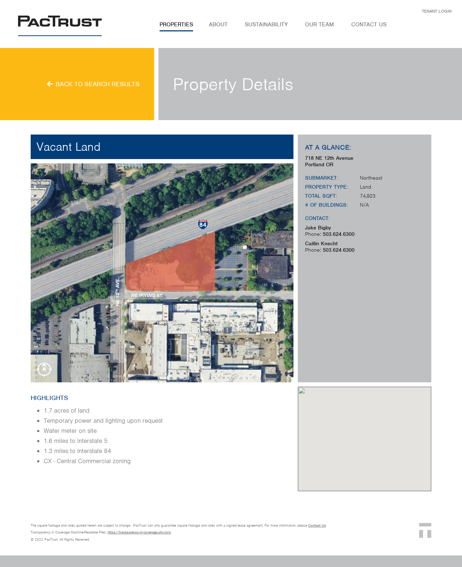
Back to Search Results (98, 83)
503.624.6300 (338, 234)
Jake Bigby (318, 227)
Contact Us (317, 525)
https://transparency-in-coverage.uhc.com (139, 532)
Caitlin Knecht (321, 243)
